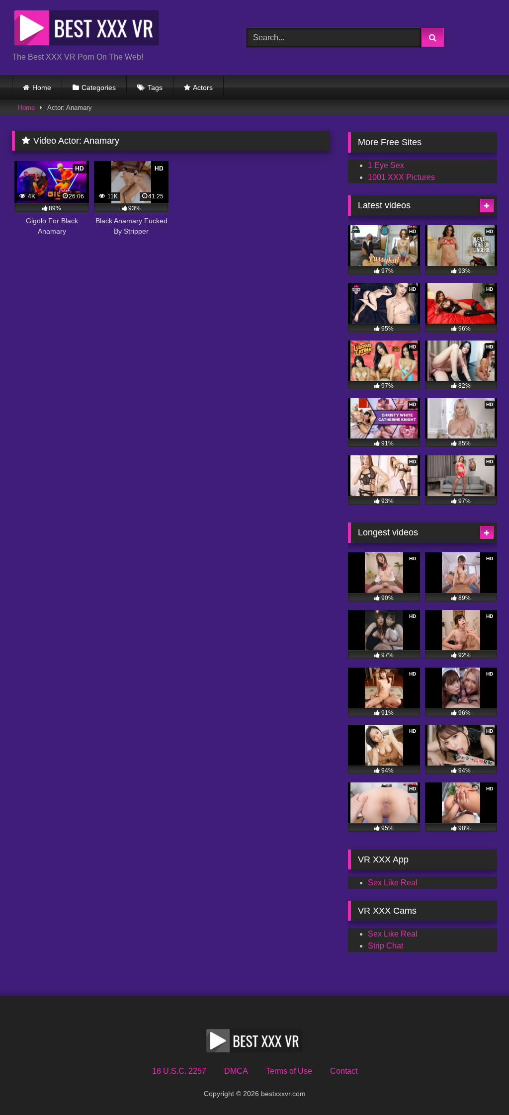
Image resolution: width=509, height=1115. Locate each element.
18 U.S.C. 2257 (179, 1071)
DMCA (236, 1071)
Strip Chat (385, 946)
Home (41, 87)
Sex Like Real (393, 882)
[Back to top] (478, 1085)
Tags (155, 87)
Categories (99, 87)
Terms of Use (289, 1071)
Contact (343, 1071)
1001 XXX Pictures (401, 177)
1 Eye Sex (386, 165)
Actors (203, 87)
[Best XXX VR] (113, 29)
